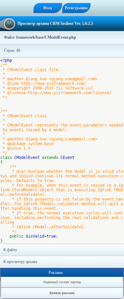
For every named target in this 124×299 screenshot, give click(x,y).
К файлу (10, 249)
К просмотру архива (20, 261)
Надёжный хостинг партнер (62, 282)
